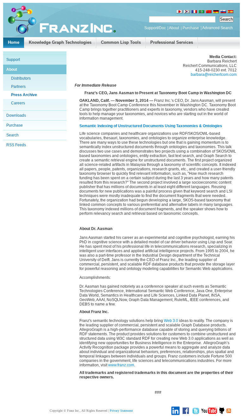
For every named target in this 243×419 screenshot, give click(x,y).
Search (12, 135)
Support (13, 59)
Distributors (21, 78)
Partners (18, 86)
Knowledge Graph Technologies (60, 42)
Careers (18, 103)
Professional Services (171, 42)
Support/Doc (155, 28)
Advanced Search (217, 28)
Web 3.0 (171, 320)
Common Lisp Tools (121, 42)
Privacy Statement (121, 410)
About (174, 28)
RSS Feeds (16, 145)
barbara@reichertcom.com (214, 74)
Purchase (191, 28)
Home (13, 42)
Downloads (16, 115)
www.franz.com (121, 365)
